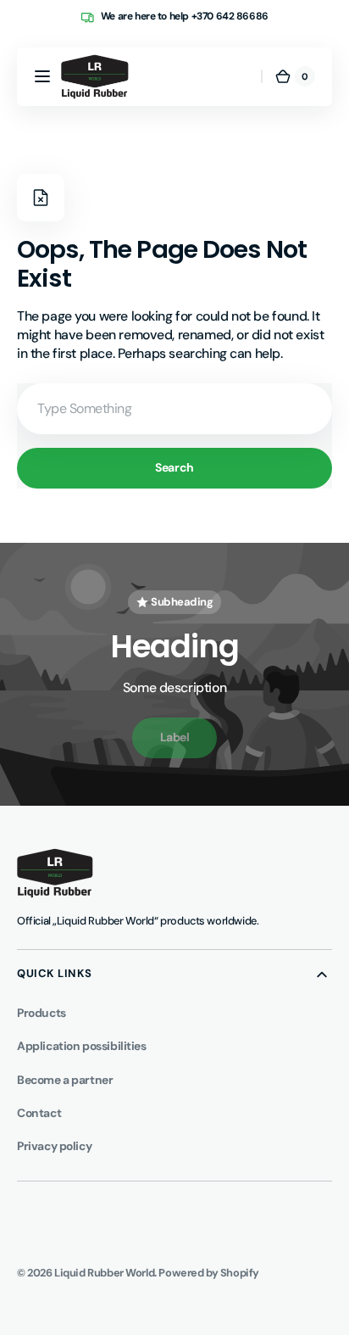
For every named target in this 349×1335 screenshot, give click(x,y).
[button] (42, 76)
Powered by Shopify (208, 1272)
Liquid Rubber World (104, 1272)
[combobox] (174, 408)
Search (174, 467)
